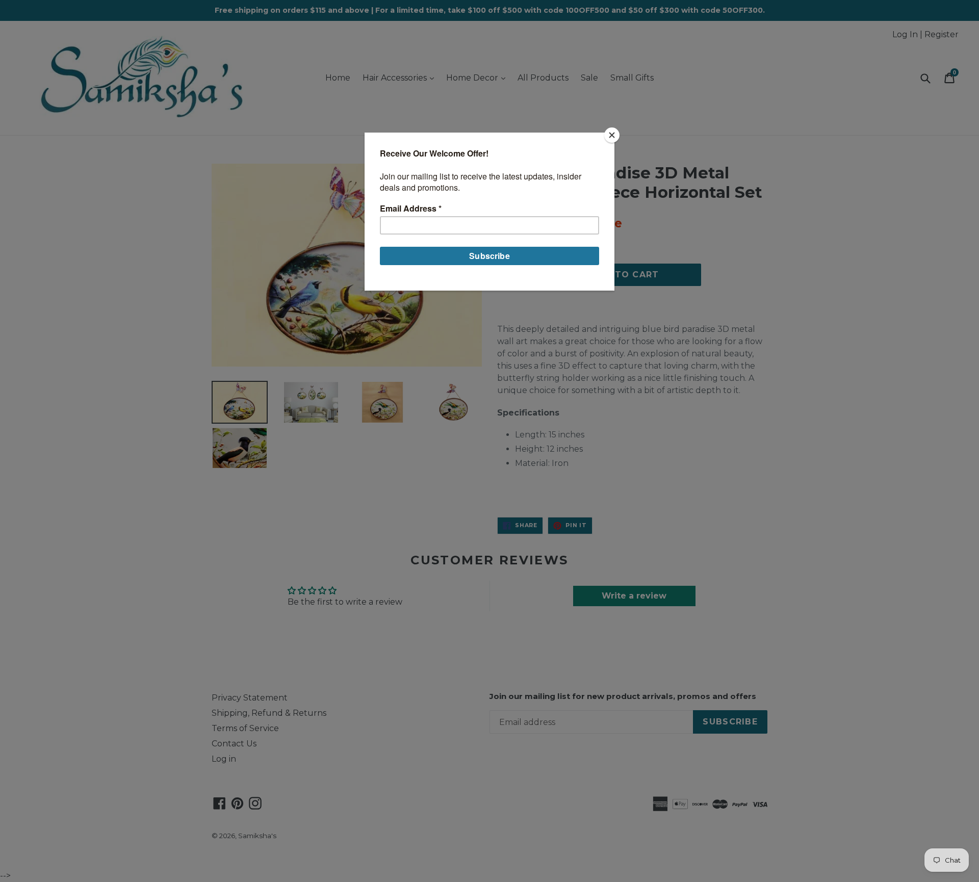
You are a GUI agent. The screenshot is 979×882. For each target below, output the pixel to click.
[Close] (612, 135)
